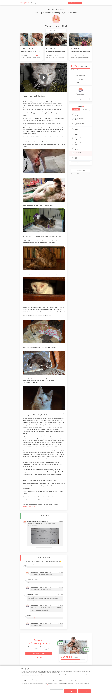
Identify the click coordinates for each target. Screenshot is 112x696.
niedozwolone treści (85, 173)
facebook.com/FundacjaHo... (30, 506)
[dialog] (56, 681)
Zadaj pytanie (81, 99)
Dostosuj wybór (56, 691)
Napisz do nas (80, 175)
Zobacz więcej (44, 549)
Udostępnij (80, 79)
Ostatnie (76, 109)
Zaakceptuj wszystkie (84, 691)
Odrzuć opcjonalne (70, 691)
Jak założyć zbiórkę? (35, 3)
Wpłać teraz (77, 154)
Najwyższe (85, 109)
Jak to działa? (39, 657)
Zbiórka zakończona (80, 75)
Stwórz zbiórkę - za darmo (75, 3)
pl (87, 3)
